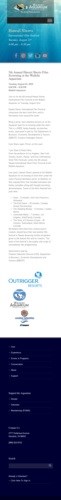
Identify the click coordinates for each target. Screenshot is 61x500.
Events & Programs (20, 358)
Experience (16, 352)
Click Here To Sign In (20, 480)
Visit (13, 347)
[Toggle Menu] (49, 20)
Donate (14, 399)
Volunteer (15, 405)
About (13, 370)
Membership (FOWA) (20, 410)
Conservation (17, 364)
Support (14, 376)
